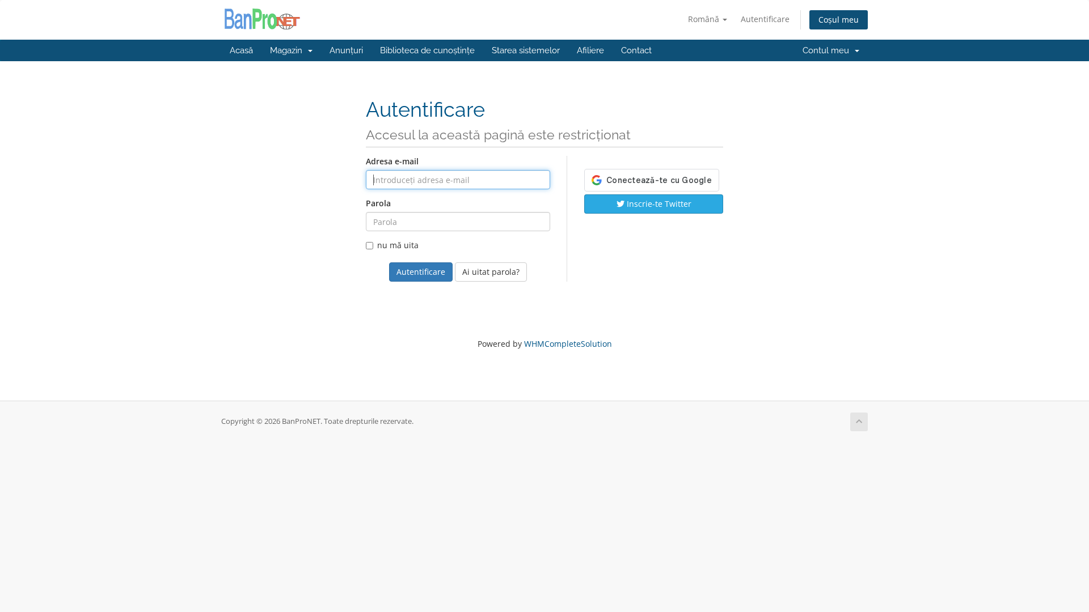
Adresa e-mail (392, 161)
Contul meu (828, 50)
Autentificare (765, 19)
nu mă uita (398, 245)
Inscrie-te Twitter (657, 203)
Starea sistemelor (526, 50)
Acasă (241, 50)
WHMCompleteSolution (568, 343)
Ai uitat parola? (491, 271)
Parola (378, 203)
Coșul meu (838, 19)
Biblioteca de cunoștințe (427, 50)
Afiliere (590, 50)
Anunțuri (346, 50)
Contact (636, 50)
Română (704, 19)
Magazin (288, 50)
